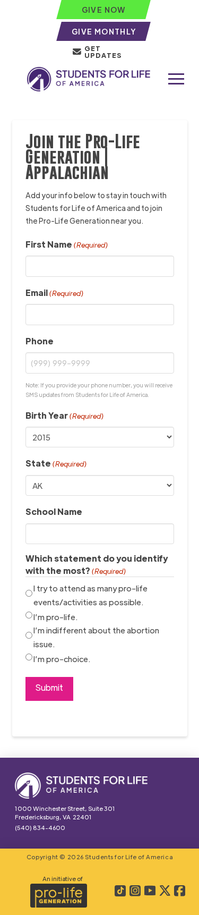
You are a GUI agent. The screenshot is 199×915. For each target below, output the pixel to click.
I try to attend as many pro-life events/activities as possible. (90, 595)
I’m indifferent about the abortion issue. (96, 637)
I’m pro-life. (55, 617)
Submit (49, 687)
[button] (176, 79)
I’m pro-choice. (62, 659)
